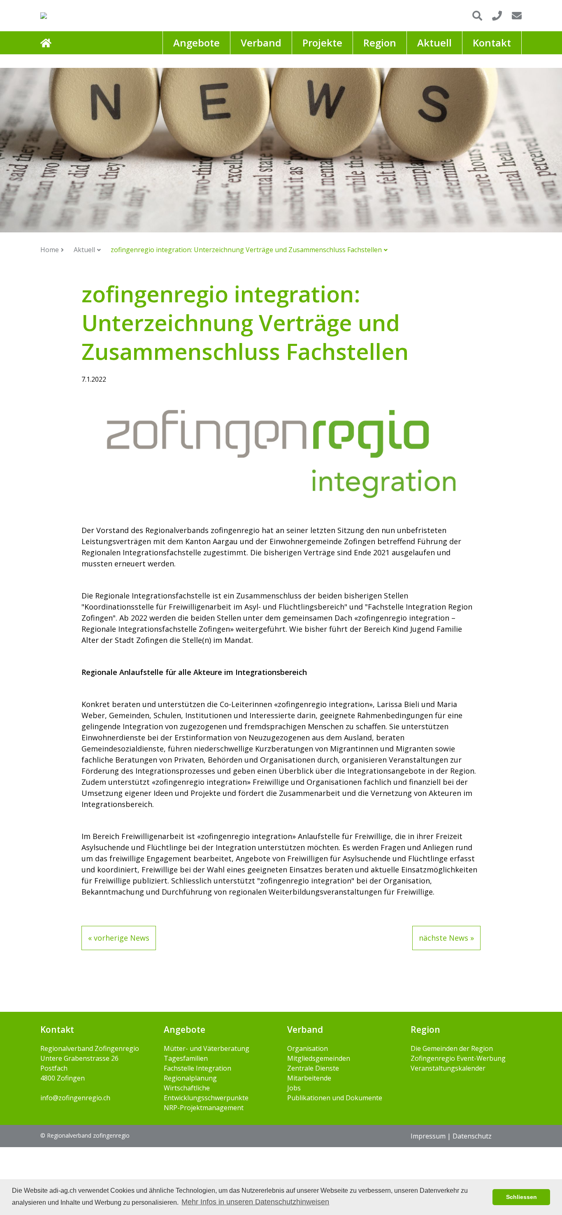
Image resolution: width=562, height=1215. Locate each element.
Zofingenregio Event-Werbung (458, 1058)
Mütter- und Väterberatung (206, 1048)
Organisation (307, 1048)
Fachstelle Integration (197, 1068)
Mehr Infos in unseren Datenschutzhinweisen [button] (255, 1202)
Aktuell (84, 249)
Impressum (428, 1136)
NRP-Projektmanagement (204, 1107)
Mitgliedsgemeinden (318, 1058)
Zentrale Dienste (313, 1068)
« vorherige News (118, 938)
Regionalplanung (190, 1078)
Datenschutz (472, 1136)
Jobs (294, 1087)
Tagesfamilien (186, 1058)
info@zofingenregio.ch (75, 1097)
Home (49, 249)
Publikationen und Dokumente (334, 1097)
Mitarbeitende (309, 1078)
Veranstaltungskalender (448, 1068)
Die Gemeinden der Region (452, 1048)
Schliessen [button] (521, 1197)
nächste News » (446, 938)
